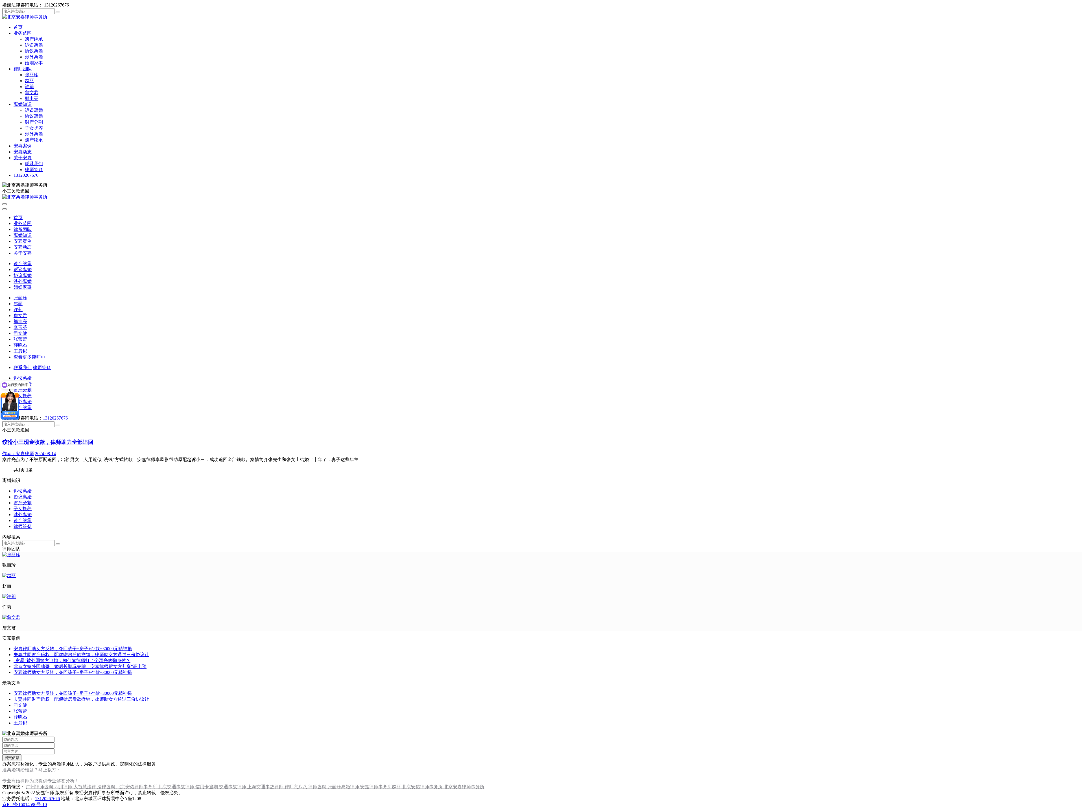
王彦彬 (20, 351)
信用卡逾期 (207, 786)
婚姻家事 (34, 62)
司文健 (20, 333)
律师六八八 (296, 786)
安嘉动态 (23, 151)
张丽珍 (31, 74)
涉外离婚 (34, 56)
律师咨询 (317, 786)
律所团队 (23, 229)
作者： (18, 453)
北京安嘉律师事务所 (464, 786)
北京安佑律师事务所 (137, 786)
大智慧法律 (85, 786)
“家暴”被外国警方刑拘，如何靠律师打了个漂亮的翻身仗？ (72, 660)
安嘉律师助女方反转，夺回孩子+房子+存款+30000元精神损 (73, 648)
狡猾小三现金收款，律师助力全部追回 (47, 442)
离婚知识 (23, 104)
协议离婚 (34, 51)
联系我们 (34, 163)
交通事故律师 (233, 786)
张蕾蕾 (20, 339)
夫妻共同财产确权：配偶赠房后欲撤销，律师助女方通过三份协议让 (81, 654)
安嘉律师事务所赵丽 (381, 786)
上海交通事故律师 (266, 786)
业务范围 (23, 33)
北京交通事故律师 (176, 786)
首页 (18, 27)
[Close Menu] (4, 209)
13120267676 (26, 175)
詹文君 (31, 92)
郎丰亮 (31, 98)
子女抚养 (34, 128)
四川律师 (63, 786)
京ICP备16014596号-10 (24, 804)
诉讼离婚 (34, 45)
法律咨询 (106, 786)
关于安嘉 (23, 157)
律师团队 (23, 68)
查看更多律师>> (30, 357)
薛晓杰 (20, 345)
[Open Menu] (4, 204)
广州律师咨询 (40, 786)
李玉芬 (20, 327)
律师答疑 (34, 169)
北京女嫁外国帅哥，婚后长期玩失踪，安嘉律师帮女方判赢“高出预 (80, 666)
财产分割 (34, 122)
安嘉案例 (23, 145)
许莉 (29, 86)
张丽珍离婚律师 (343, 786)
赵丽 (29, 80)
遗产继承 (34, 39)
